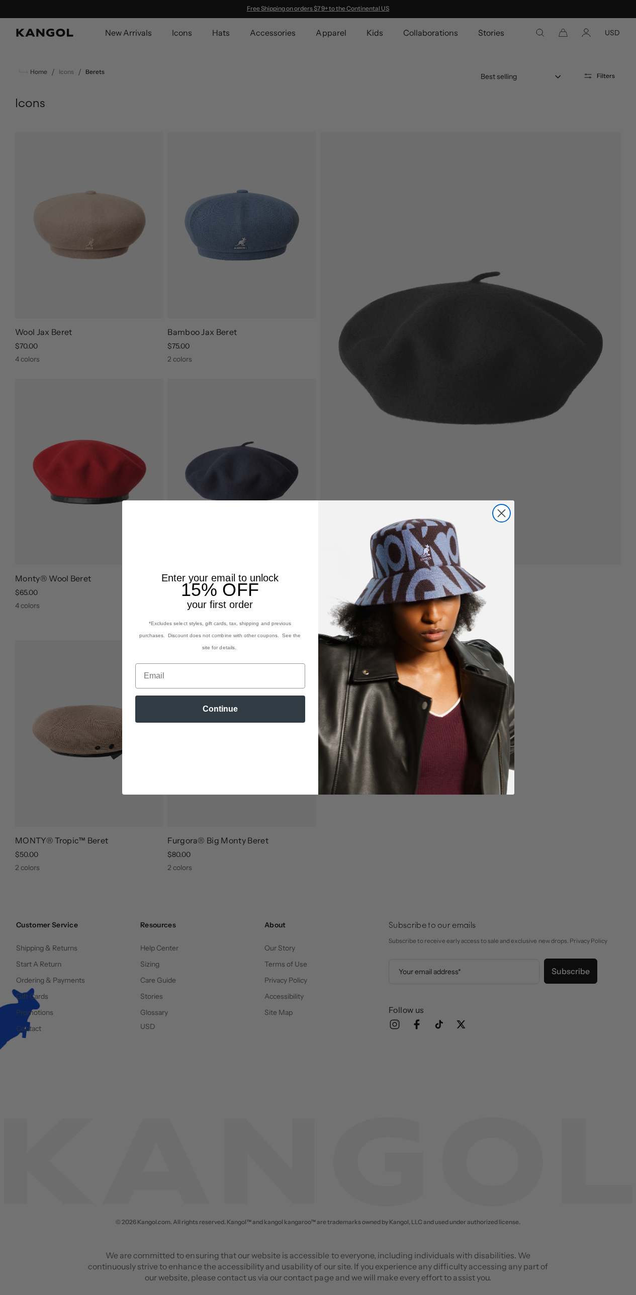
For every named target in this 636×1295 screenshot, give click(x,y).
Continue (220, 709)
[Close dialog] (501, 513)
